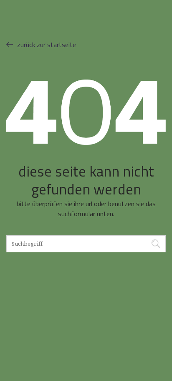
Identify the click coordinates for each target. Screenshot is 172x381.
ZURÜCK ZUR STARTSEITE (46, 45)
